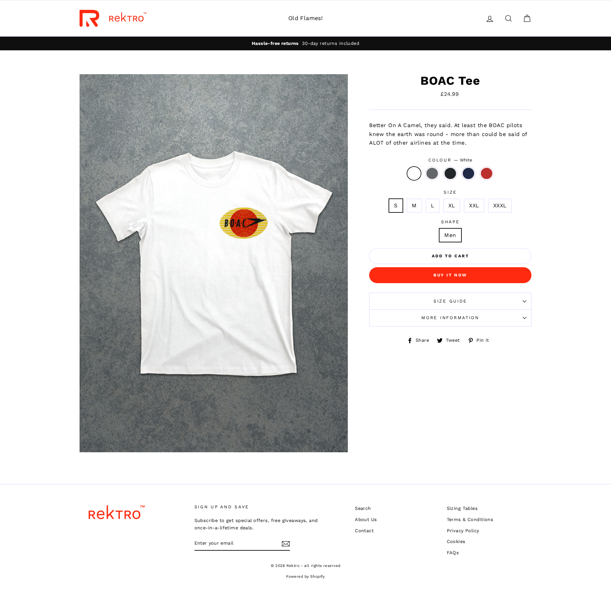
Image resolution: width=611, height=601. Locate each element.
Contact (364, 530)
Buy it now (450, 275)
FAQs (453, 552)
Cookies (456, 541)
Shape (450, 221)
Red (487, 173)
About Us (366, 519)
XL (451, 205)
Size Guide (450, 301)
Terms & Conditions (470, 519)
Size (450, 192)
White (414, 173)
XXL (474, 205)
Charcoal (432, 173)
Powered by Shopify (305, 576)
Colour (450, 159)
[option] (214, 263)
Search (363, 508)
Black (450, 173)
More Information (450, 317)
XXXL (500, 205)
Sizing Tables (462, 508)
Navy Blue (468, 173)
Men (450, 235)
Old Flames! (305, 18)
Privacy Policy (463, 530)
